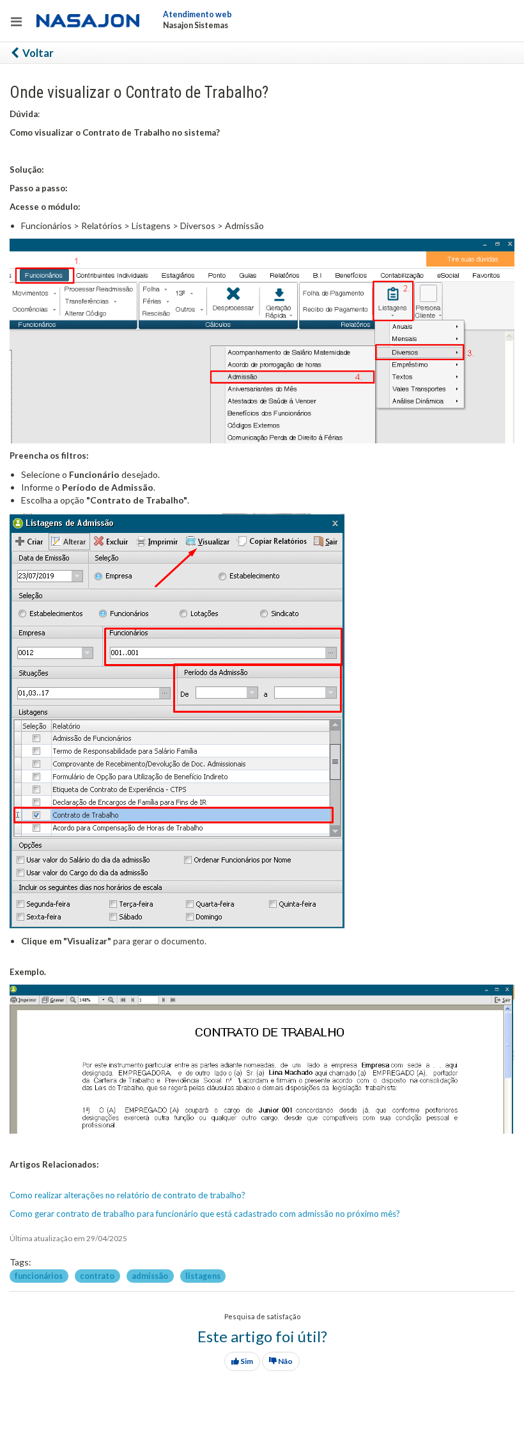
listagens (202, 1275)
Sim (246, 1361)
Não (285, 1361)
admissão (150, 1275)
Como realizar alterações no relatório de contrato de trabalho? (127, 1195)
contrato (98, 1275)
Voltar (37, 52)
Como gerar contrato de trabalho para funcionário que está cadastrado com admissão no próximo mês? (205, 1214)
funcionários (39, 1275)
